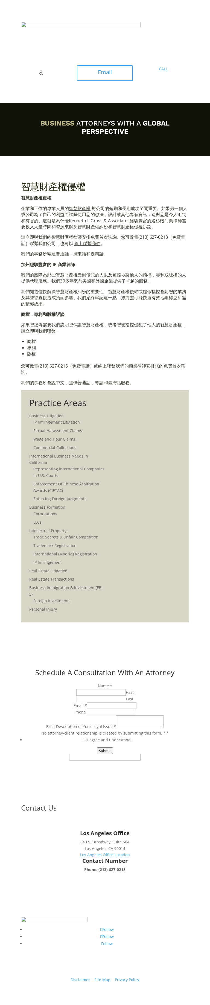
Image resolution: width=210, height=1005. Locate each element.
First (130, 692)
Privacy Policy (127, 979)
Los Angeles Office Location (105, 854)
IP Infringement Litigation (56, 422)
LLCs (37, 522)
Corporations (45, 513)
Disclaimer (80, 979)
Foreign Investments (52, 600)
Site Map (102, 979)
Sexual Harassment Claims (57, 430)
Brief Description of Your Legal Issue (81, 726)
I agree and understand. (109, 739)
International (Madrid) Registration (65, 554)
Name (105, 685)
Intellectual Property (47, 530)
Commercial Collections (54, 447)
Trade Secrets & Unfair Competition (65, 537)
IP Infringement (47, 562)
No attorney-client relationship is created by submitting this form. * (105, 733)
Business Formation (47, 507)
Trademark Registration (55, 545)
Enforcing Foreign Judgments (59, 498)
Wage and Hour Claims (54, 439)
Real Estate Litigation (48, 570)
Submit (105, 750)
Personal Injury (43, 609)
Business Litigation (46, 415)
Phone (80, 712)
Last (129, 698)
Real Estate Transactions (51, 579)
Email (105, 72)
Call (163, 68)
